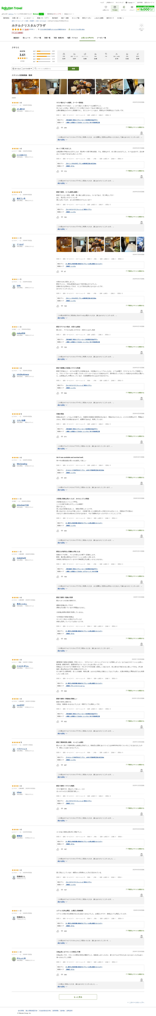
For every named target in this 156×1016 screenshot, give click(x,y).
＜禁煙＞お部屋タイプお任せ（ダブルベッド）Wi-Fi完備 (81, 571)
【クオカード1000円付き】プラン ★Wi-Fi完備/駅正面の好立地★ (84, 470)
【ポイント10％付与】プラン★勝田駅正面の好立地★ (80, 163)
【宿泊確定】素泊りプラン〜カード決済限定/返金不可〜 (81, 120)
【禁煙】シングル (70, 212)
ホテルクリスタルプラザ (29, 25)
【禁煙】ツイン (69, 803)
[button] (25, 86)
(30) (59, 38)
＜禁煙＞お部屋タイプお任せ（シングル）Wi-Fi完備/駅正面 (82, 122)
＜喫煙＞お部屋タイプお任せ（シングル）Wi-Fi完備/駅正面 (82, 716)
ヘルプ (102, 2)
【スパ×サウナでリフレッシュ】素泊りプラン (78, 209)
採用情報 (55, 1010)
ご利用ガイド (110, 2)
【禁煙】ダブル (69, 166)
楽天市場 (139, 2)
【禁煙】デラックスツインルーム (75, 686)
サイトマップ (119, 2)
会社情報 (21, 1010)
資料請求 (69, 1010)
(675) (87, 38)
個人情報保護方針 (32, 1010)
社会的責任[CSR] (45, 1010)
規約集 (62, 1010)
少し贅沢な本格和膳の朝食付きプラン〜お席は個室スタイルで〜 (83, 264)
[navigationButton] (141, 86)
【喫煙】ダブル (69, 844)
